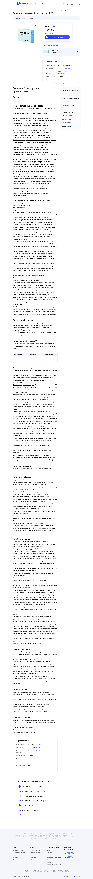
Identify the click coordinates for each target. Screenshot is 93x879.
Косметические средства (19, 852)
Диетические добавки (18, 850)
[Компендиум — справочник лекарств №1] (22, 3)
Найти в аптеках (58, 37)
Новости (49, 862)
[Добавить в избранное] (35, 25)
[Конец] (78, 10)
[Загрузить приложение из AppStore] (69, 857)
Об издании (50, 855)
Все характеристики (62, 83)
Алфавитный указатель (35, 857)
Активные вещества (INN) (36, 852)
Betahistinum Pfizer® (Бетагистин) (63, 72)
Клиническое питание (18, 855)
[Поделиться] (35, 30)
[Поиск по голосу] (63, 3)
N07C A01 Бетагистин (64, 68)
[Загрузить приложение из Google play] (69, 853)
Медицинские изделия (18, 859)
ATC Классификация (35, 850)
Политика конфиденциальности (54, 859)
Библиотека (33, 859)
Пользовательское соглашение (54, 864)
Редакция (49, 852)
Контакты (49, 850)
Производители (33, 855)
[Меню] (14, 3)
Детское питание (17, 857)
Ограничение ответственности (54, 857)
